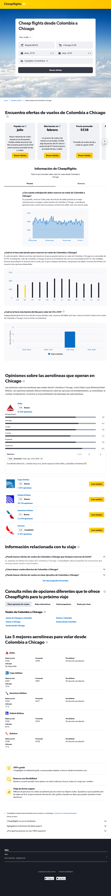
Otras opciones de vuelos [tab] (18, 604)
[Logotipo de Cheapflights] (12, 4)
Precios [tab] (30, 183)
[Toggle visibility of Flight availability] (55, 354)
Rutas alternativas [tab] (42, 604)
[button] (35, 53)
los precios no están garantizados (65, 813)
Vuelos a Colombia (64, 618)
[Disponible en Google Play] (49, 878)
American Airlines (25, 510)
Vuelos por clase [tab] (84, 604)
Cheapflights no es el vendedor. (21, 821)
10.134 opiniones (25, 503)
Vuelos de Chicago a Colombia (19, 618)
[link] (20, 155)
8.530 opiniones (25, 412)
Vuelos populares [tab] (63, 604)
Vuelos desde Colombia (66, 622)
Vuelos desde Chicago (15, 625)
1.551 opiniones (25, 488)
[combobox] (25, 37)
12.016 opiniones (25, 518)
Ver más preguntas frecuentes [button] (55, 581)
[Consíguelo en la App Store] (61, 878)
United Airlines (24, 495)
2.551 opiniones (25, 534)
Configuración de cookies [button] (47, 872)
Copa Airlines (23, 480)
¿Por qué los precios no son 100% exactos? (26, 831)
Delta (20, 403)
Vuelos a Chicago (13, 622)
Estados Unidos (16, 100)
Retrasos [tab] (81, 183)
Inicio (6, 100)
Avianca (21, 526)
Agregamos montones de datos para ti (24, 826)
